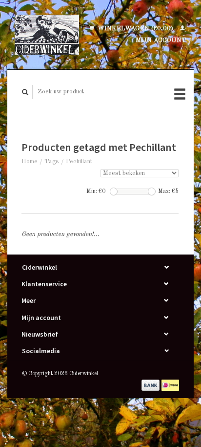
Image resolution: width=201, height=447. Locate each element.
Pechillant (79, 161)
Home (29, 161)
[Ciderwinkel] (47, 35)
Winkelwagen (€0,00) (135, 28)
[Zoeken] (25, 92)
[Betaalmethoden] (151, 385)
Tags (51, 161)
